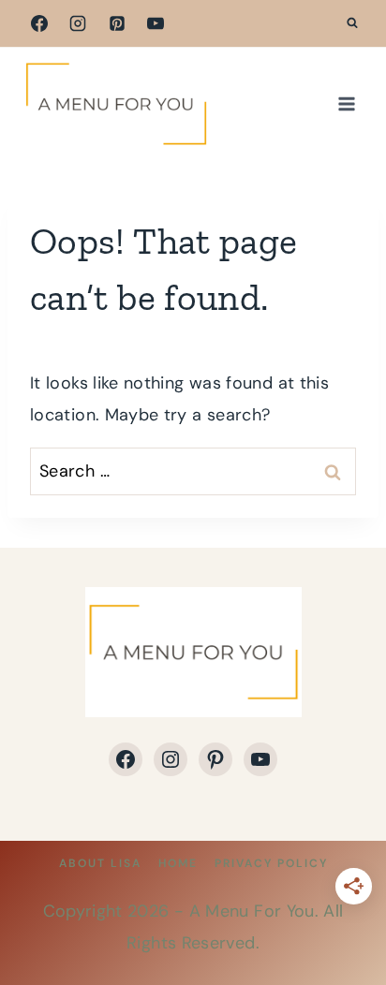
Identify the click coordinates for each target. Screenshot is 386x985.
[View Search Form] (352, 23)
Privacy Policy (271, 863)
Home (178, 863)
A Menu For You (252, 911)
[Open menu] (346, 103)
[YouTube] (155, 23)
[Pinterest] (117, 23)
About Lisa (100, 863)
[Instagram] (78, 23)
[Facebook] (39, 23)
